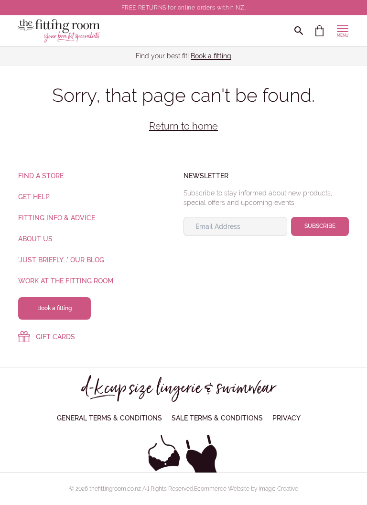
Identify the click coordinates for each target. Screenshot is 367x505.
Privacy (286, 418)
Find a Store (41, 176)
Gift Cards (55, 337)
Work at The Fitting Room (65, 281)
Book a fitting (211, 56)
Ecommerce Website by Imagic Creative (246, 488)
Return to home (183, 125)
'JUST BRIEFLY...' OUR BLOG (61, 260)
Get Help (34, 197)
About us (35, 239)
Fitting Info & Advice (56, 218)
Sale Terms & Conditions (217, 418)
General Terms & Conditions (109, 418)
